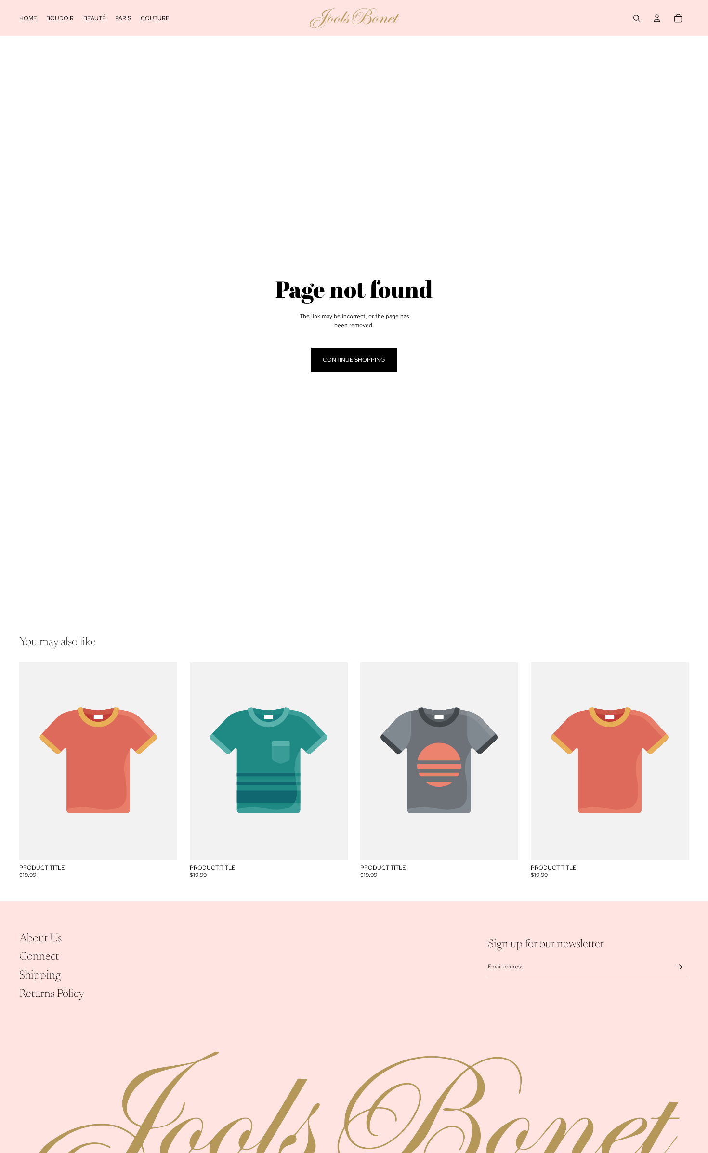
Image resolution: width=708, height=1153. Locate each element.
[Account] (657, 18)
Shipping (40, 975)
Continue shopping (354, 360)
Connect (39, 957)
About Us (40, 938)
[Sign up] (679, 967)
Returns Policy (51, 994)
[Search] (636, 18)
